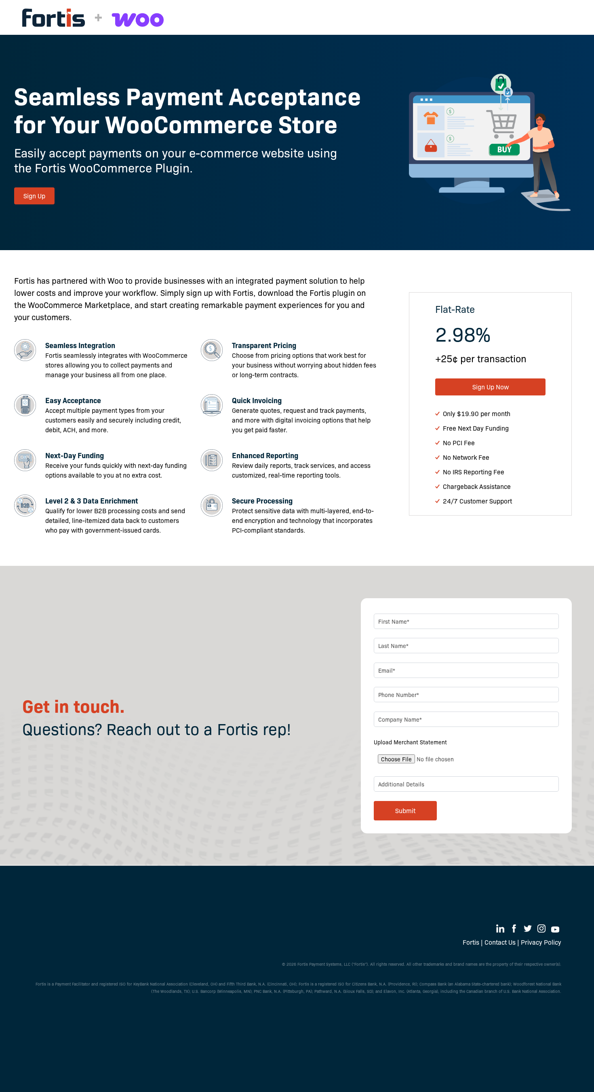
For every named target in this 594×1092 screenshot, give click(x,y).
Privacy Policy (541, 942)
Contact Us (500, 942)
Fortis (471, 942)
